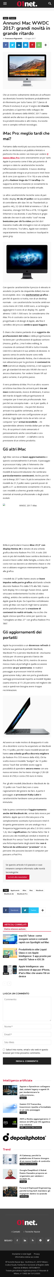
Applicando (15, 890)
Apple (5, 18)
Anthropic (24, 1196)
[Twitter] (48, 1240)
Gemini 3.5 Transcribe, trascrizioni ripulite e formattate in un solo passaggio (35, 1107)
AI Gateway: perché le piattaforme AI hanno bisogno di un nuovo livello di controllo (35, 1158)
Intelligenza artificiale (17, 1080)
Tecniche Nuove (32, 1231)
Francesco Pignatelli (13, 38)
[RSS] (33, 1240)
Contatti (16, 1231)
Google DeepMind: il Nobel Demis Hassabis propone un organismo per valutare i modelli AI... (33, 1174)
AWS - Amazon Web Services (30, 1127)
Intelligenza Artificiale (28, 1164)
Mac (31, 890)
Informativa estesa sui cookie (27, 1257)
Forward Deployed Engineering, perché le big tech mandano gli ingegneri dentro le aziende (35, 1191)
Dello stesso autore (14, 929)
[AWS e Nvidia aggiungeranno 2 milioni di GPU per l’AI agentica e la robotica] (10, 1123)
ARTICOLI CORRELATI (15, 924)
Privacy (37, 1254)
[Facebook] (17, 1240)
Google (23, 1113)
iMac (24, 890)
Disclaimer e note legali (21, 1254)
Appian (23, 1098)
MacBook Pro (22, 894)
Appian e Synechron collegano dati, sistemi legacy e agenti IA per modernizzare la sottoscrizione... (35, 1091)
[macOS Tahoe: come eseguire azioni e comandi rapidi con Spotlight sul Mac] (10, 939)
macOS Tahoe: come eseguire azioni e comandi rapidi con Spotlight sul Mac (34, 939)
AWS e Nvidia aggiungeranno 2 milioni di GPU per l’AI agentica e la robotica (35, 1122)
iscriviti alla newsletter (17, 877)
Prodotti (12, 18)
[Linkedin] (25, 1240)
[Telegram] (40, 1240)
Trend (7, 1149)
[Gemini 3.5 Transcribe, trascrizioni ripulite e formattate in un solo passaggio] (10, 1108)
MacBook (39, 890)
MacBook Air (9, 894)
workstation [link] (33, 294)
